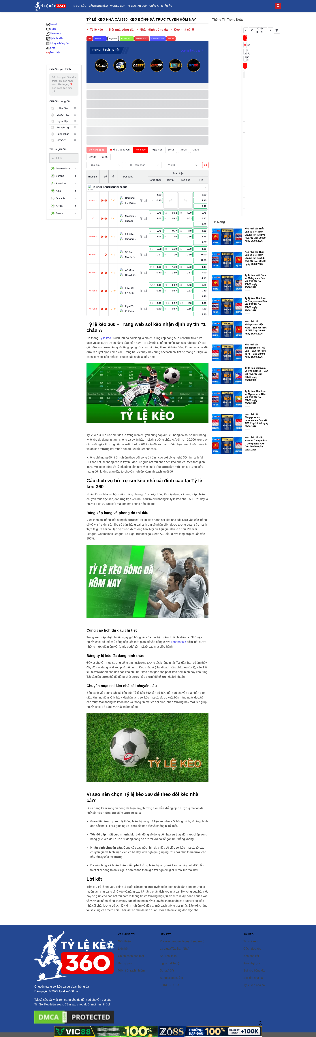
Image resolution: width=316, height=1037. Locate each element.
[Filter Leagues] (277, 31)
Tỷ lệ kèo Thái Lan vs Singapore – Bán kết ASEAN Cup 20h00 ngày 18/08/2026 (256, 304)
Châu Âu (166, 6)
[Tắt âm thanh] (205, 165)
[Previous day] (245, 30)
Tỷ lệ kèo (105, 338)
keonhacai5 (178, 641)
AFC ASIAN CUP (137, 6)
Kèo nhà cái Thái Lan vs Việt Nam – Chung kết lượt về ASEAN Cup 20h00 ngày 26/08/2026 (255, 234)
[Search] (278, 6)
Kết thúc (246, 52)
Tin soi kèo (78, 6)
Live (246, 44)
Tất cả (246, 38)
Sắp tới (246, 59)
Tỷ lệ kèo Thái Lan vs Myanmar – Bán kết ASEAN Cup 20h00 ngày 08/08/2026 (255, 397)
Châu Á (154, 6)
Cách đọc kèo (98, 6)
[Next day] (270, 30)
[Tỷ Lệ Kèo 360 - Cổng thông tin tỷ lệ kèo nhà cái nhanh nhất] (50, 6)
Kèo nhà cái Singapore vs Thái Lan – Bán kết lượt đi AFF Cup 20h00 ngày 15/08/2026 (255, 350)
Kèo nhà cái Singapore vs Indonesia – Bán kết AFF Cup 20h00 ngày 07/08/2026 (256, 420)
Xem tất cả (190, 50)
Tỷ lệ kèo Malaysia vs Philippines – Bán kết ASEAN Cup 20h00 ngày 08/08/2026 (256, 374)
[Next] (196, 69)
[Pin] (75, 109)
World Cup (117, 6)
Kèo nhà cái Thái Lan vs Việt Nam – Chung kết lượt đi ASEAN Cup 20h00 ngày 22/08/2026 (255, 258)
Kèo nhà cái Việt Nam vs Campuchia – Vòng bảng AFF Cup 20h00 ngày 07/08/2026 (256, 443)
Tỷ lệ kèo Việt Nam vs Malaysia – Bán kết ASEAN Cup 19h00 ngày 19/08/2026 (255, 281)
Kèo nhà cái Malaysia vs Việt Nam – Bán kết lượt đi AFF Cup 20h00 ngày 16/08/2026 (255, 327)
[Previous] (99, 69)
